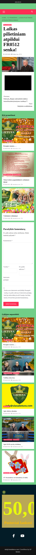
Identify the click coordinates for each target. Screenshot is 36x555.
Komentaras (7, 240)
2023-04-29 (7, 413)
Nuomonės (16, 373)
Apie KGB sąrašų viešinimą (12, 444)
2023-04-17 (7, 480)
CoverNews (23, 549)
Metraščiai (6, 473)
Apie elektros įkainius (10, 411)
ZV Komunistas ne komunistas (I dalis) (15, 477)
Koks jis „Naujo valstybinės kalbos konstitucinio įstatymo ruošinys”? (16, 98)
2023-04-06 (7, 54)
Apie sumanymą (8, 174)
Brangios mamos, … (10, 146)
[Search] (32, 11)
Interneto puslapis (6, 279)
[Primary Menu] (4, 11)
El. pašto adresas (22, 268)
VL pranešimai (7, 24)
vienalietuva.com (16, 184)
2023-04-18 (7, 446)
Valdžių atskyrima (9, 378)
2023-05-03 (7, 380)
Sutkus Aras (16, 54)
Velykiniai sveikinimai (10, 216)
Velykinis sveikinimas (24, 105)
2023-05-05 (7, 148)
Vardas (6, 267)
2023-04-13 (7, 184)
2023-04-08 (7, 218)
